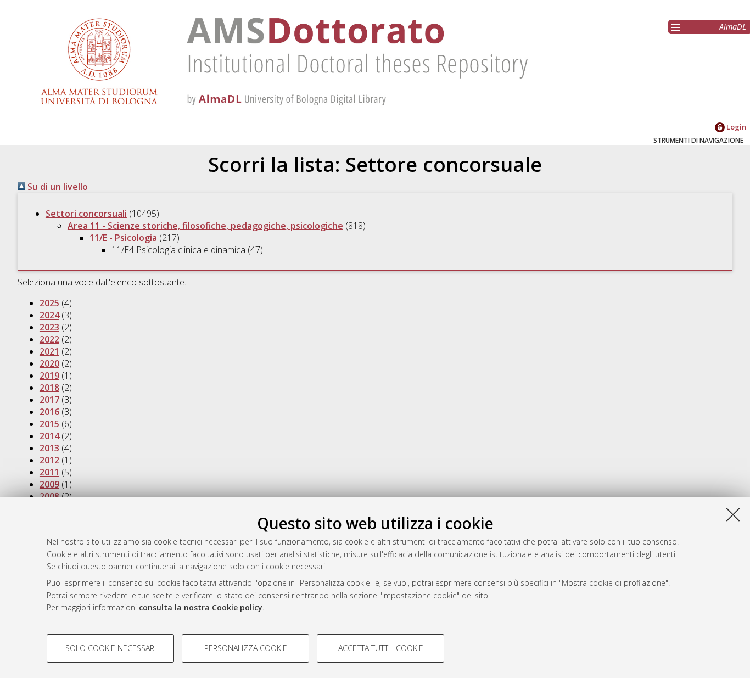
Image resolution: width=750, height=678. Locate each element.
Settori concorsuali (86, 214)
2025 (49, 303)
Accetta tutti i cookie (380, 648)
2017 (49, 400)
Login (735, 127)
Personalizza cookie (245, 648)
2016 (49, 412)
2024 (49, 315)
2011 (49, 472)
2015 (49, 424)
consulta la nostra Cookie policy (200, 607)
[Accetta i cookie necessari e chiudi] (733, 514)
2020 (49, 363)
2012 (49, 460)
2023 (49, 327)
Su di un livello (56, 187)
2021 (49, 351)
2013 (49, 448)
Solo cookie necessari (110, 648)
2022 (49, 339)
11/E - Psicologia (123, 238)
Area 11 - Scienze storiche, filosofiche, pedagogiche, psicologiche (205, 226)
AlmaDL (732, 26)
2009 (49, 484)
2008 (49, 496)
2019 (49, 375)
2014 (49, 436)
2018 (49, 388)
